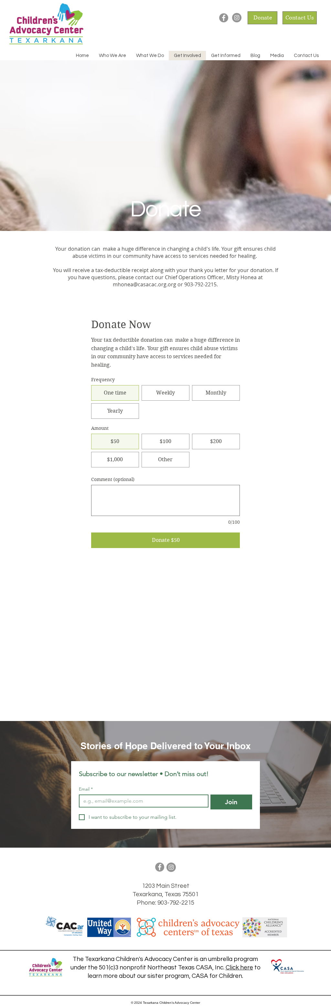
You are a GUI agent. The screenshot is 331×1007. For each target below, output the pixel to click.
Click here (239, 967)
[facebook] (223, 17)
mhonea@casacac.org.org (144, 284)
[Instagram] (236, 17)
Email (86, 789)
